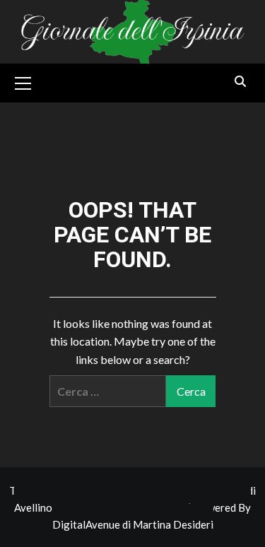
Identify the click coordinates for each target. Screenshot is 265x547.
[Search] (240, 81)
